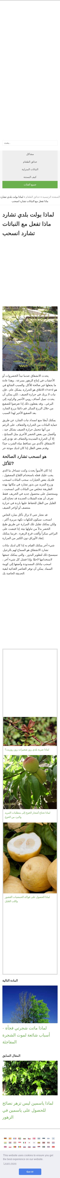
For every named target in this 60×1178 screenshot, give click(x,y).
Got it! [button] (30, 1171)
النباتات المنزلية (30, 169)
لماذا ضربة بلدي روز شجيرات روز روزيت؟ (27, 749)
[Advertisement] (30, 37)
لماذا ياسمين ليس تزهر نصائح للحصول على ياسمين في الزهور (27, 1110)
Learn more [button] (10, 1163)
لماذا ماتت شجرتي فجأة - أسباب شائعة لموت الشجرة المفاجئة (26, 1035)
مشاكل (30, 154)
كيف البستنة (30, 177)
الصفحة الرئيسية (51, 196)
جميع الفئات (30, 184)
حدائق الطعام (30, 161)
